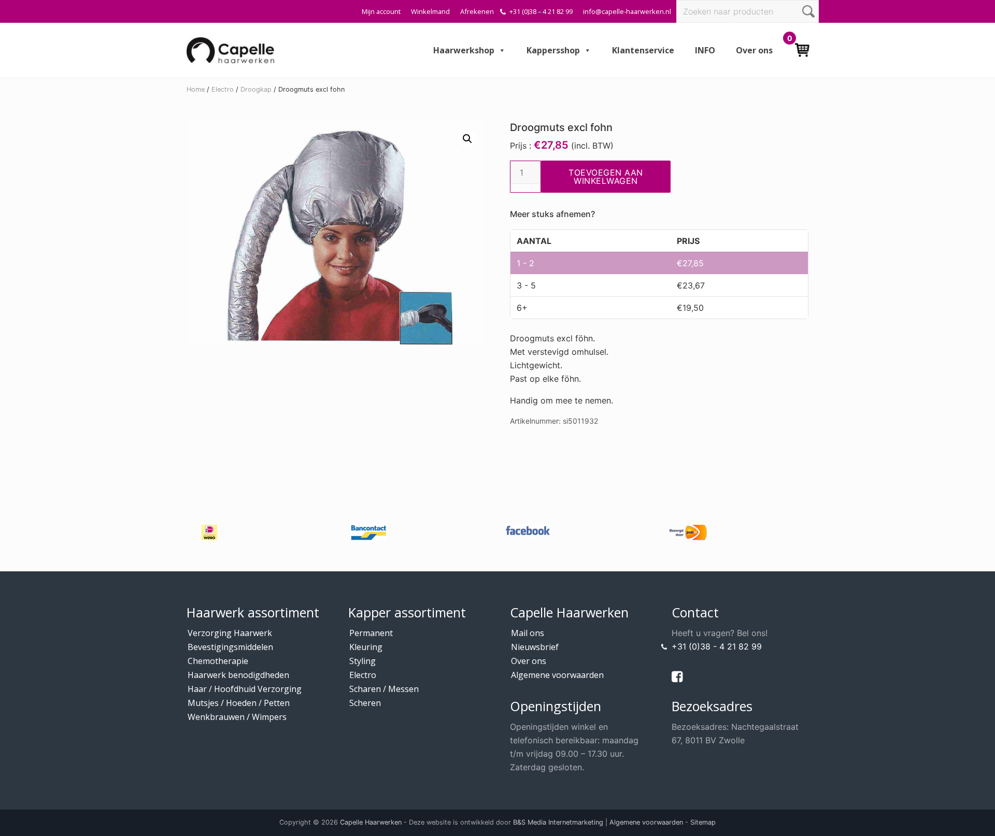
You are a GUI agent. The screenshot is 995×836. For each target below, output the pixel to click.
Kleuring (365, 647)
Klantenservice (643, 50)
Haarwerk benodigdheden (238, 675)
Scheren (365, 703)
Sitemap (703, 822)
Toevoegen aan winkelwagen (605, 176)
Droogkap (256, 89)
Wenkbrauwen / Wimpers (237, 717)
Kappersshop (553, 50)
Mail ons (527, 633)
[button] (467, 138)
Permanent (371, 633)
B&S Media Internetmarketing (558, 822)
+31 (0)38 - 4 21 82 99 (717, 646)
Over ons (754, 50)
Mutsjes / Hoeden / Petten (239, 703)
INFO (705, 50)
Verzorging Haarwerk (230, 633)
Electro (222, 89)
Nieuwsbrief (535, 647)
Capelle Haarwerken (371, 822)
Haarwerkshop (463, 50)
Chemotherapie (218, 661)
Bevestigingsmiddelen (230, 647)
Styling (362, 661)
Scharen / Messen (384, 689)
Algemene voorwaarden (557, 675)
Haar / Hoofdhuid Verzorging (245, 689)
